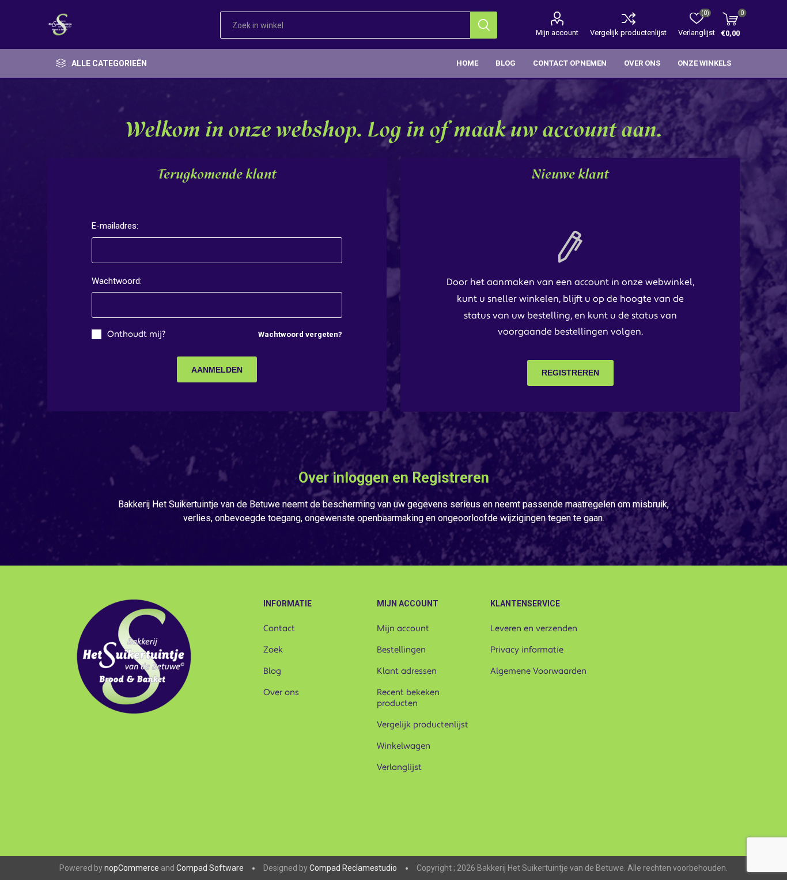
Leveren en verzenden (533, 628)
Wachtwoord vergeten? (300, 334)
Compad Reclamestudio (353, 868)
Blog (272, 671)
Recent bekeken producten (408, 698)
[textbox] (345, 25)
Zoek (273, 649)
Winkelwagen (403, 746)
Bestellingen (401, 649)
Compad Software (210, 868)
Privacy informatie (526, 649)
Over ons (281, 692)
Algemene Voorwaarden (538, 671)
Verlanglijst (399, 767)
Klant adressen (407, 671)
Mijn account (557, 32)
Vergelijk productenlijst (628, 32)
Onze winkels (704, 63)
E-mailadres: (115, 226)
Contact (279, 628)
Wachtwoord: (117, 281)
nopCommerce (131, 868)
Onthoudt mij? (136, 334)
